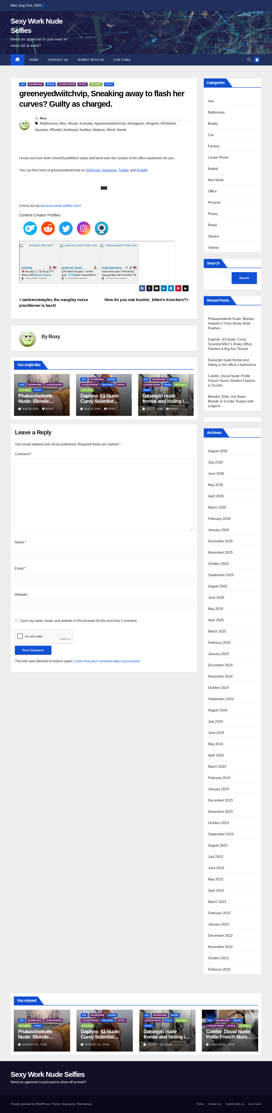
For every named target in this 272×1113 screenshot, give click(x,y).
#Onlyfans (168, 123)
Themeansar (83, 1104)
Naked (167, 385)
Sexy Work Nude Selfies (48, 1074)
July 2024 (215, 721)
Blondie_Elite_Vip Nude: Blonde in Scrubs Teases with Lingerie (231, 401)
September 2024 (221, 699)
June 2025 (216, 597)
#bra (62, 123)
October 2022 (218, 958)
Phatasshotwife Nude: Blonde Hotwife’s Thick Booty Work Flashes (231, 323)
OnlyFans (93, 170)
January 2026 (218, 530)
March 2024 (217, 766)
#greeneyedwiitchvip (110, 123)
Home (33, 59)
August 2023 (218, 845)
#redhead (70, 130)
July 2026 (215, 462)
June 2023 (216, 868)
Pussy (109, 84)
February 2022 (219, 969)
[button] (249, 59)
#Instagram (135, 123)
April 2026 (216, 496)
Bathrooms (35, 84)
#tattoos (99, 130)
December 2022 (220, 935)
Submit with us (91, 59)
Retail (212, 225)
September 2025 (221, 575)
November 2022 (220, 947)
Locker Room (66, 84)
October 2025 (218, 564)
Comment (23, 454)
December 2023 (220, 800)
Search (213, 263)
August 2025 (218, 586)
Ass (22, 84)
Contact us (58, 59)
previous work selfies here (60, 206)
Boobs (50, 84)
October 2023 (218, 823)
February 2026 (219, 518)
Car (211, 135)
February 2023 (219, 913)
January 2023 (218, 924)
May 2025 (215, 609)
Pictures (96, 84)
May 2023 (215, 879)
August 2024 (218, 710)
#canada (86, 123)
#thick (110, 130)
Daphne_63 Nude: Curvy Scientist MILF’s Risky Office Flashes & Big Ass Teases (230, 344)
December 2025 (220, 541)
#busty (73, 123)
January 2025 (218, 654)
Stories (213, 236)
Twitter (123, 170)
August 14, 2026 (222, 1044)
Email (20, 568)
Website (21, 594)
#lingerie (152, 123)
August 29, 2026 (34, 1044)
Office (82, 84)
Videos (213, 247)
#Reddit (56, 130)
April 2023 (216, 890)
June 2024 (216, 733)
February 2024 (219, 778)
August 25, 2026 (97, 1044)
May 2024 (215, 744)
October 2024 (218, 687)
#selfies (85, 130)
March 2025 (217, 631)
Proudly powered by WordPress (30, 1104)
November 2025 (220, 552)
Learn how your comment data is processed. (107, 661)
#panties (41, 130)
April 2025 (216, 620)
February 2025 (219, 642)
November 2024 (220, 676)
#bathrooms (49, 123)
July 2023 (215, 857)
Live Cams (121, 59)
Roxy (43, 118)
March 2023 (217, 902)
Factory (214, 146)
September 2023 (221, 834)
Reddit (142, 170)
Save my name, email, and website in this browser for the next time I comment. (78, 621)
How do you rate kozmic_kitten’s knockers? (145, 299)
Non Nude (107, 385)
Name (20, 542)
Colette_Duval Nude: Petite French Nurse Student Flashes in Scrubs (231, 380)
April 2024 (216, 755)
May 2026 (215, 485)
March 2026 (217, 507)
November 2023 (220, 811)
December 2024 (220, 665)
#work (121, 130)
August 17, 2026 (159, 1044)
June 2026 (216, 473)
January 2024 (218, 789)
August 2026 (218, 451)
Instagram (109, 170)
